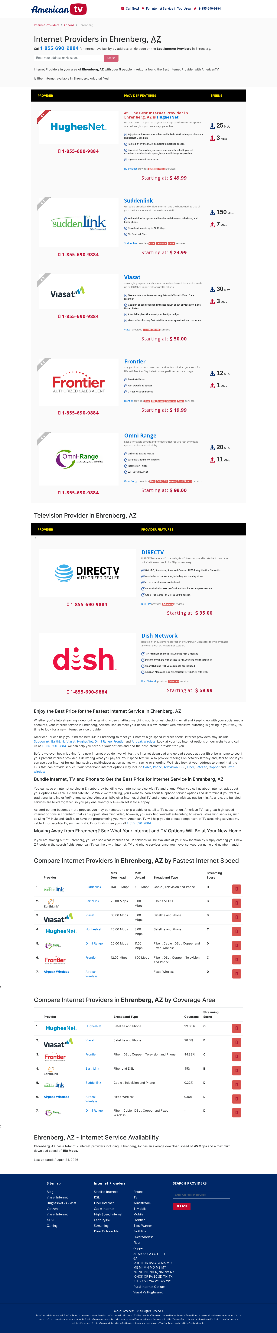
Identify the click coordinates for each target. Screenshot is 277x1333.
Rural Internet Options (149, 1287)
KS (151, 1263)
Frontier (135, 361)
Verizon (52, 1209)
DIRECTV (152, 552)
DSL (182, 767)
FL (165, 1254)
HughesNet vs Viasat (61, 1203)
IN (146, 1263)
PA (151, 1276)
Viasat (132, 277)
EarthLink (58, 741)
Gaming (52, 1226)
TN (165, 1276)
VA (141, 1281)
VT (146, 1281)
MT (163, 1267)
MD (169, 1263)
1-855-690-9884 (210, 8)
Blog (50, 1192)
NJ (156, 1272)
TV (135, 1197)
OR (146, 1276)
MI (141, 1267)
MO (152, 1267)
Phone (157, 767)
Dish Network (159, 635)
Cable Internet (104, 1209)
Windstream (142, 1203)
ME (135, 1267)
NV (167, 1272)
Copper (214, 767)
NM (161, 1272)
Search (111, 57)
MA (163, 1263)
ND (141, 1272)
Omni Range (140, 435)
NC (135, 1272)
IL (142, 1263)
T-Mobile (139, 1209)
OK (141, 1276)
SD (160, 1276)
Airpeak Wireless (143, 741)
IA (134, 1263)
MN (146, 1267)
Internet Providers (46, 25)
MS (158, 1267)
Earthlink (139, 1231)
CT (159, 1254)
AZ (144, 1254)
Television (171, 767)
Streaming (101, 1226)
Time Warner (142, 1226)
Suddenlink (138, 200)
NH (151, 1272)
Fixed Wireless (143, 1237)
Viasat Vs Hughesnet (148, 1292)
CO (154, 1254)
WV (163, 1281)
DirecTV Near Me (106, 1231)
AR (140, 1254)
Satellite (201, 767)
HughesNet (168, 117)
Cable (147, 767)
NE (146, 1272)
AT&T (51, 1220)
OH (136, 1276)
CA (149, 1254)
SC (155, 1276)
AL (135, 1254)
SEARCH (182, 1206)
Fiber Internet (104, 1203)
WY (168, 1281)
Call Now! (132, 8)
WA (151, 1281)
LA (158, 1263)
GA (135, 1258)
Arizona (69, 25)
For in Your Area (168, 8)
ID (138, 1263)
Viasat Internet (57, 1197)
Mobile (138, 1214)
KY (154, 1263)
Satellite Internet (106, 1192)
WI (157, 1281)
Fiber (190, 767)
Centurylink (102, 1220)
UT (136, 1281)
